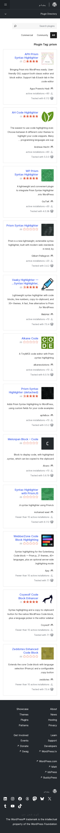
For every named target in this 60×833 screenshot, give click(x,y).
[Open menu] (5, 4)
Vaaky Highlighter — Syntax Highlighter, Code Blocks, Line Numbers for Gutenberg (22, 281)
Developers (50, 746)
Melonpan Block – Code (23, 439)
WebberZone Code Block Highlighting (26, 538)
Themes (23, 714)
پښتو (47, 791)
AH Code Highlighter (25, 112)
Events (24, 740)
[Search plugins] (15, 26)
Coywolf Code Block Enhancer (28, 596)
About (53, 709)
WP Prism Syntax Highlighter (26, 172)
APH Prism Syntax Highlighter (26, 56)
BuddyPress (48, 777)
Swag (23, 751)
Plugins (24, 719)
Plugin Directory (49, 13)
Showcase (22, 709)
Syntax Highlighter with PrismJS (26, 491)
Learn (54, 735)
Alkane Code (30, 338)
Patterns (23, 725)
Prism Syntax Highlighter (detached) (23, 390)
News (53, 714)
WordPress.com (46, 761)
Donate (22, 746)
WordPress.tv (48, 751)
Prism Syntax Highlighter (22, 225)
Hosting (52, 719)
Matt (52, 766)
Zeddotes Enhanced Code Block (25, 650)
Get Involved (21, 735)
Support (52, 740)
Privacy (52, 725)
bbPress (50, 772)
